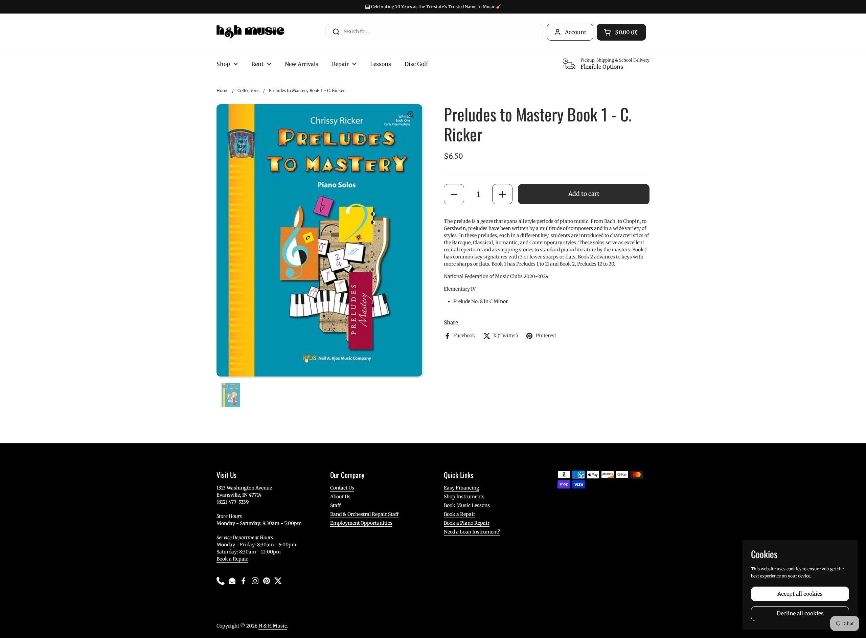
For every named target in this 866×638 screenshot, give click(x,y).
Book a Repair (232, 559)
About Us (340, 497)
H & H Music (272, 626)
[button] (454, 194)
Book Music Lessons (467, 505)
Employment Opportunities (361, 523)
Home (222, 90)
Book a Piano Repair (466, 523)
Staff (335, 505)
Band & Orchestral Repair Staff (364, 514)
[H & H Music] (250, 32)
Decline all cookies (800, 613)
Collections (248, 90)
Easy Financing (461, 488)
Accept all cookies (800, 594)
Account (575, 32)
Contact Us (342, 488)
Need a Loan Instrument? (472, 532)
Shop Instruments (464, 497)
